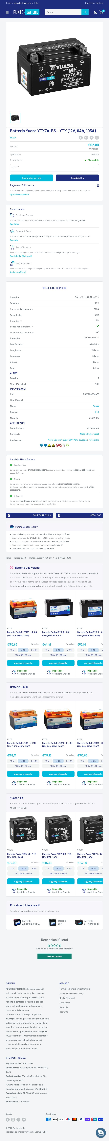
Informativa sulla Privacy (71, 993)
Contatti (63, 1011)
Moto (50, 439)
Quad (65, 439)
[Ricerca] (85, 12)
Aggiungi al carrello (31, 178)
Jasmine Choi (41, 1132)
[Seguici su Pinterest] (18, 1120)
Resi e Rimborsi (67, 998)
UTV (71, 439)
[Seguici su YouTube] (24, 1120)
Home (8, 558)
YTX (97, 411)
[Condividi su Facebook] (81, 137)
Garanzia (14, 240)
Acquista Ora (77, 178)
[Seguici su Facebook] (8, 1120)
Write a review (54, 956)
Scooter (58, 439)
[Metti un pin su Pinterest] (86, 137)
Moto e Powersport (89, 433)
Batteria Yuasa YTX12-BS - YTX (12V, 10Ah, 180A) (21, 855)
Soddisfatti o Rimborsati (21, 256)
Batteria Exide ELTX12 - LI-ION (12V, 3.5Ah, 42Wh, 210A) (21, 745)
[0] (101, 12)
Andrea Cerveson (25, 1132)
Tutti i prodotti (20, 558)
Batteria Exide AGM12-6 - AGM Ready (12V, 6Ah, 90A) (56, 634)
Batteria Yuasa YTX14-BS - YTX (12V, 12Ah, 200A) (56, 855)
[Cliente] (95, 12)
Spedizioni (15, 224)
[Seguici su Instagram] (13, 1120)
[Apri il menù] (7, 12)
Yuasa (13, 137)
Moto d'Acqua (80, 439)
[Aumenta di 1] (94, 168)
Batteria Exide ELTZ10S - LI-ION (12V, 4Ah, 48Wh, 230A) (22, 634)
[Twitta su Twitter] (92, 137)
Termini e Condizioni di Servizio (74, 988)
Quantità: (15, 166)
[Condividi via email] (97, 137)
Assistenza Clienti (18, 272)
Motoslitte (94, 439)
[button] (101, 1133)
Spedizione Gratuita (94, 3)
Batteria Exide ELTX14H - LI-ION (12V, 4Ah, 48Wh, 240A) (57, 745)
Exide (9, 628)
